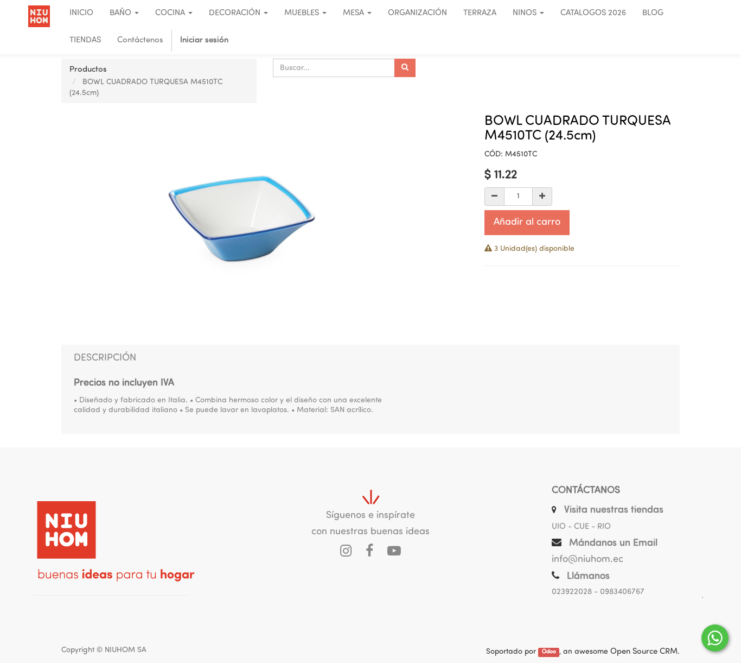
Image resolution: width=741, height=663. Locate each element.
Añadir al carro (527, 223)
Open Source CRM (644, 652)
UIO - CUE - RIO (581, 527)
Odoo (549, 652)
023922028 (572, 592)
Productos (88, 70)
